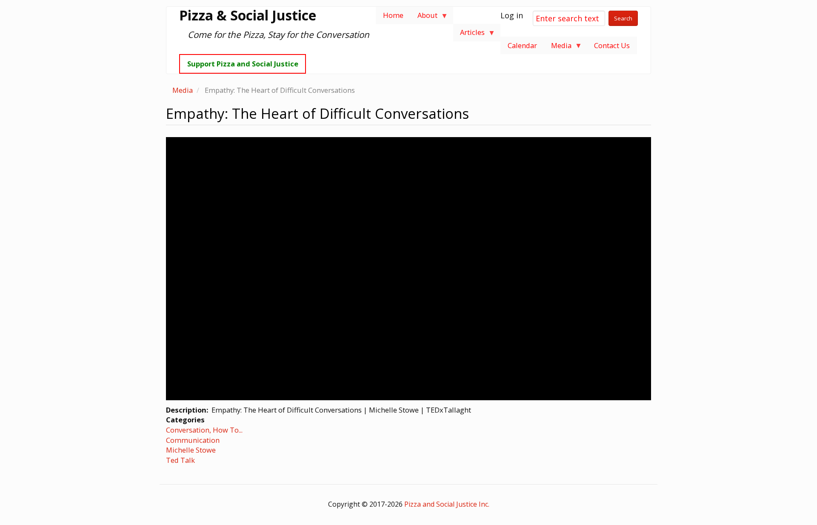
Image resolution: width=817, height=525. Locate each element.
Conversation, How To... (204, 430)
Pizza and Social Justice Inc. (446, 504)
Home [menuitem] (393, 15)
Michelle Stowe (191, 450)
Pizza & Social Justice (247, 15)
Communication (193, 440)
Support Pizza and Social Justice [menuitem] (242, 64)
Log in (511, 15)
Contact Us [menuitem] (612, 45)
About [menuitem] (423, 17)
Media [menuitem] (557, 47)
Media (182, 90)
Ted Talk (180, 460)
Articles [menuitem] (469, 34)
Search (623, 18)
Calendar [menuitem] (522, 45)
